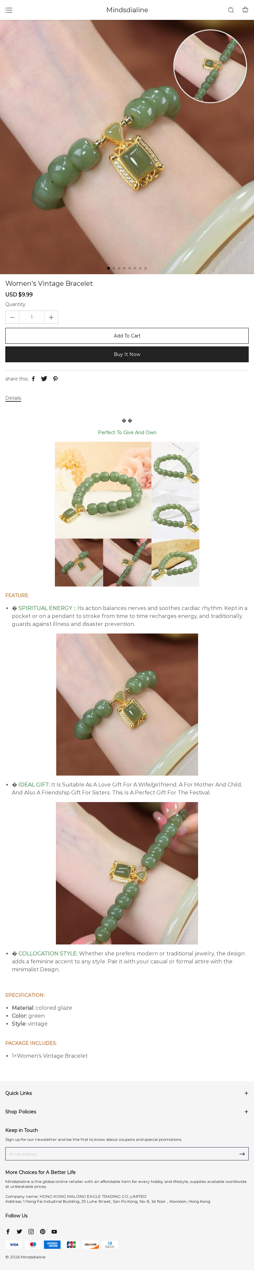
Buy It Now (127, 354)
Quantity (15, 304)
